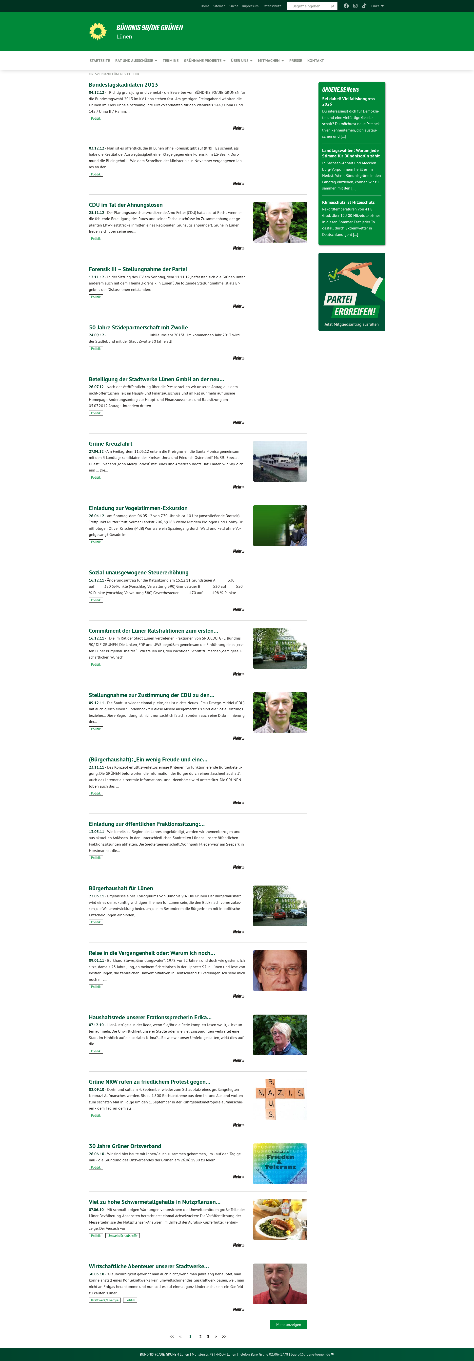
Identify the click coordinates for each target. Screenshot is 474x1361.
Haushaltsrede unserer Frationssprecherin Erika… (150, 1017)
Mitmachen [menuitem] (269, 60)
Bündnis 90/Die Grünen (150, 27)
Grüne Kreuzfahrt (110, 443)
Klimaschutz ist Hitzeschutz (348, 202)
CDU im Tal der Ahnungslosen (126, 204)
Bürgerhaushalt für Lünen (121, 888)
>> (224, 1336)
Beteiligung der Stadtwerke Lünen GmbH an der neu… (156, 379)
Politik (133, 74)
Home (205, 6)
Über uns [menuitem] (239, 60)
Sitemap (219, 6)
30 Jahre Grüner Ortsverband (125, 1146)
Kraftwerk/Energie (104, 1300)
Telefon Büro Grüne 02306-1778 (263, 1354)
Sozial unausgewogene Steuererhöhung (139, 572)
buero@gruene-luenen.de (310, 1354)
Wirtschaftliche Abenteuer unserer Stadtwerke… (149, 1266)
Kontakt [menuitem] (315, 60)
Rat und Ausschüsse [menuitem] (134, 60)
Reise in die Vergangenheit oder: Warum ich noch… (152, 953)
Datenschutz (271, 6)
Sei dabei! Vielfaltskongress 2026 (348, 101)
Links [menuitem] (375, 6)
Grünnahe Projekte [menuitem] (202, 60)
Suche (233, 6)
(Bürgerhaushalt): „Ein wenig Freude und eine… (148, 759)
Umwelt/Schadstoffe (123, 1235)
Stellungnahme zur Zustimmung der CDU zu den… (151, 695)
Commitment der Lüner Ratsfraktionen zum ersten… (153, 630)
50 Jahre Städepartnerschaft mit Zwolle (138, 327)
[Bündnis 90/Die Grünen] (98, 31)
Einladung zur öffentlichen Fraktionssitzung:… (147, 824)
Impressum (250, 6)
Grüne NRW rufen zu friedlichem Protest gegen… (149, 1081)
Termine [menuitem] (170, 60)
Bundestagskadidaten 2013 (123, 84)
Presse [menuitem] (295, 60)
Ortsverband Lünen (106, 74)
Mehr (237, 128)
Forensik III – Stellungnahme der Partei (138, 269)
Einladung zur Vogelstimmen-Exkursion (138, 508)
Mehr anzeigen (288, 1324)
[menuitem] (205, 6)
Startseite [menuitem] (100, 60)
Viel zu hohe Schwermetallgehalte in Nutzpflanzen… (154, 1202)
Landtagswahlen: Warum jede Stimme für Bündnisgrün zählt (351, 153)
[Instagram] (355, 6)
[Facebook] (346, 6)
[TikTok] (364, 6)
